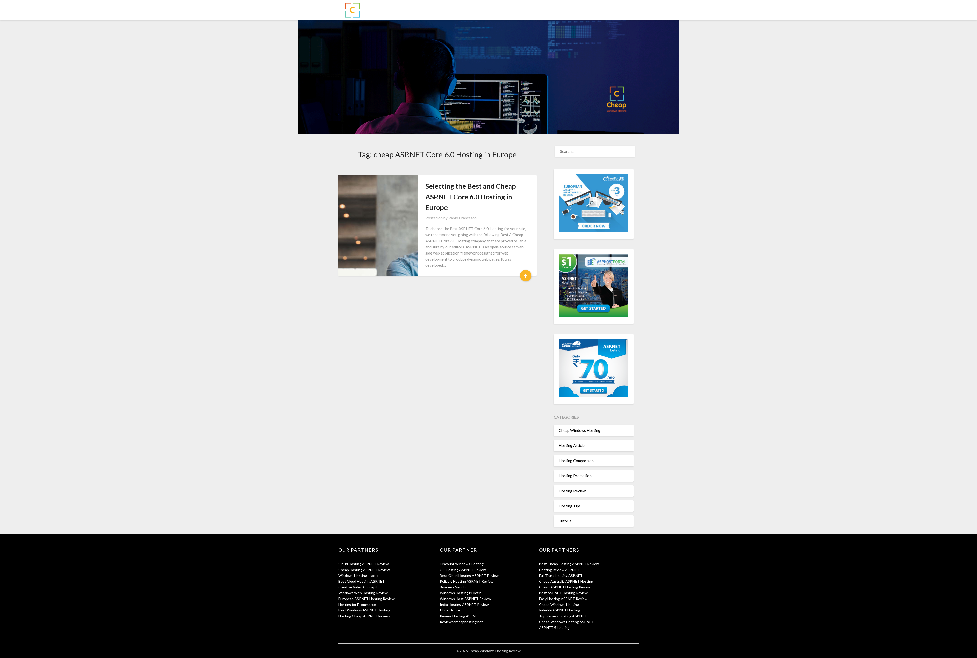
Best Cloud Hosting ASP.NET (361, 581)
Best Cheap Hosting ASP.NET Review (569, 564)
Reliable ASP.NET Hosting (559, 610)
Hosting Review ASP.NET (559, 569)
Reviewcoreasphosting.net (461, 622)
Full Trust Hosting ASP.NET (561, 575)
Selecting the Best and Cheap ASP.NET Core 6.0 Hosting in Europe (470, 197)
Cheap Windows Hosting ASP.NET (566, 622)
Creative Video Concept (357, 587)
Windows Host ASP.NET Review (465, 598)
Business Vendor (453, 587)
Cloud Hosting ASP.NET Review (363, 564)
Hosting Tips (570, 506)
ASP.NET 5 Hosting (554, 627)
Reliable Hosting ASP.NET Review (466, 581)
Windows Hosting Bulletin (460, 593)
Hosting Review (572, 491)
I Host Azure (450, 610)
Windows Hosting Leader (358, 575)
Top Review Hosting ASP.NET (562, 616)
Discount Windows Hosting (462, 564)
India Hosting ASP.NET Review (464, 604)
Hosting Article (572, 445)
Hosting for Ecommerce (357, 604)
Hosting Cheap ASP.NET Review (364, 616)
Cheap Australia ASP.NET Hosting (566, 581)
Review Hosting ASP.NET (460, 616)
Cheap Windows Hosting (579, 430)
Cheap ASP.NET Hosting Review (565, 587)
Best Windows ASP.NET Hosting (364, 610)
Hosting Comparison (576, 460)
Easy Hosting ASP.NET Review (563, 598)
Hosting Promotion (575, 475)
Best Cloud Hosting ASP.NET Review (469, 575)
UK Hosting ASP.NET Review (463, 569)
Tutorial (565, 521)
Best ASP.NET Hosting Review (563, 593)
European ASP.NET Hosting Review (366, 598)
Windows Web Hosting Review (363, 593)
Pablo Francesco (462, 218)
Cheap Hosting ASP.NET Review (364, 569)
